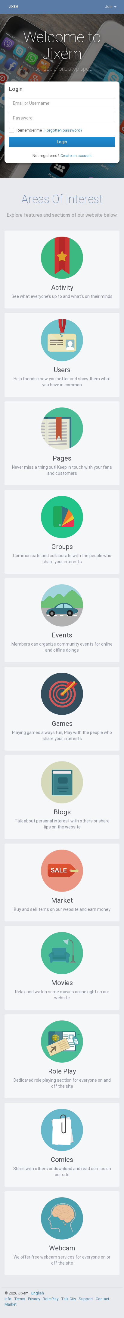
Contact (103, 1299)
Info (8, 1299)
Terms (20, 1299)
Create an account (76, 155)
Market (11, 1304)
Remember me (29, 130)
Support (86, 1299)
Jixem (13, 7)
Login (62, 141)
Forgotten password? (63, 130)
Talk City (69, 1299)
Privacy (34, 1299)
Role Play (51, 1299)
